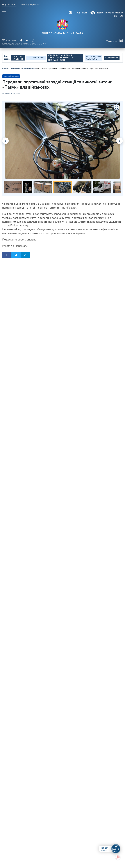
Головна (5, 68)
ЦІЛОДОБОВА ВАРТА (25, 43)
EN (121, 16)
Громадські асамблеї (93, 57)
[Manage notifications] (117, 857)
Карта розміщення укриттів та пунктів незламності (60, 57)
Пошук (84, 12)
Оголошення (36, 57)
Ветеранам (111, 57)
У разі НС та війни (17, 57)
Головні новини (29, 68)
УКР (116, 16)
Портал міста (9, 4)
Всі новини (15, 68)
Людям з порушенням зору (109, 12)
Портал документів (30, 4)
